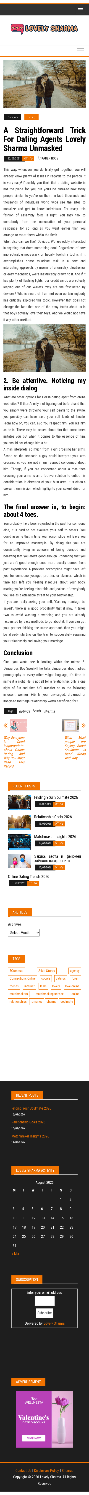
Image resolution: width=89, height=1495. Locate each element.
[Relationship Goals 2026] (19, 822)
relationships (18, 1002)
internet (29, 986)
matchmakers (19, 994)
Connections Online (23, 978)
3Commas (16, 971)
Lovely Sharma (54, 1323)
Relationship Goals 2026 (53, 816)
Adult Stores (46, 971)
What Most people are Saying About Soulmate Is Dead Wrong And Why (75, 748)
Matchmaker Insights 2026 (55, 836)
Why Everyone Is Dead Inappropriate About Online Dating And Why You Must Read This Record (13, 752)
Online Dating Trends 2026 (28, 876)
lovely (37, 710)
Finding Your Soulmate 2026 (56, 797)
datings (24, 711)
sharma (49, 711)
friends (14, 986)
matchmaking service (50, 994)
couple (45, 978)
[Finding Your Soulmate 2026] (19, 802)
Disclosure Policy (46, 1470)
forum (75, 978)
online (75, 994)
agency (74, 971)
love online (72, 986)
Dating (31, 117)
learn (43, 986)
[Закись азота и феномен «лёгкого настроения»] (19, 861)
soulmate (66, 1002)
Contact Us (23, 1470)
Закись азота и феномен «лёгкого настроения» (57, 858)
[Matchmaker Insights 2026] (19, 841)
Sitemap (67, 1470)
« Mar (15, 1254)
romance (36, 1002)
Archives (15, 924)
